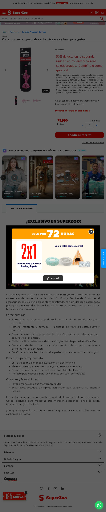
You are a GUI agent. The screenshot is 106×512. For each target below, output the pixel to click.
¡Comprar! (53, 278)
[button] (99, 505)
